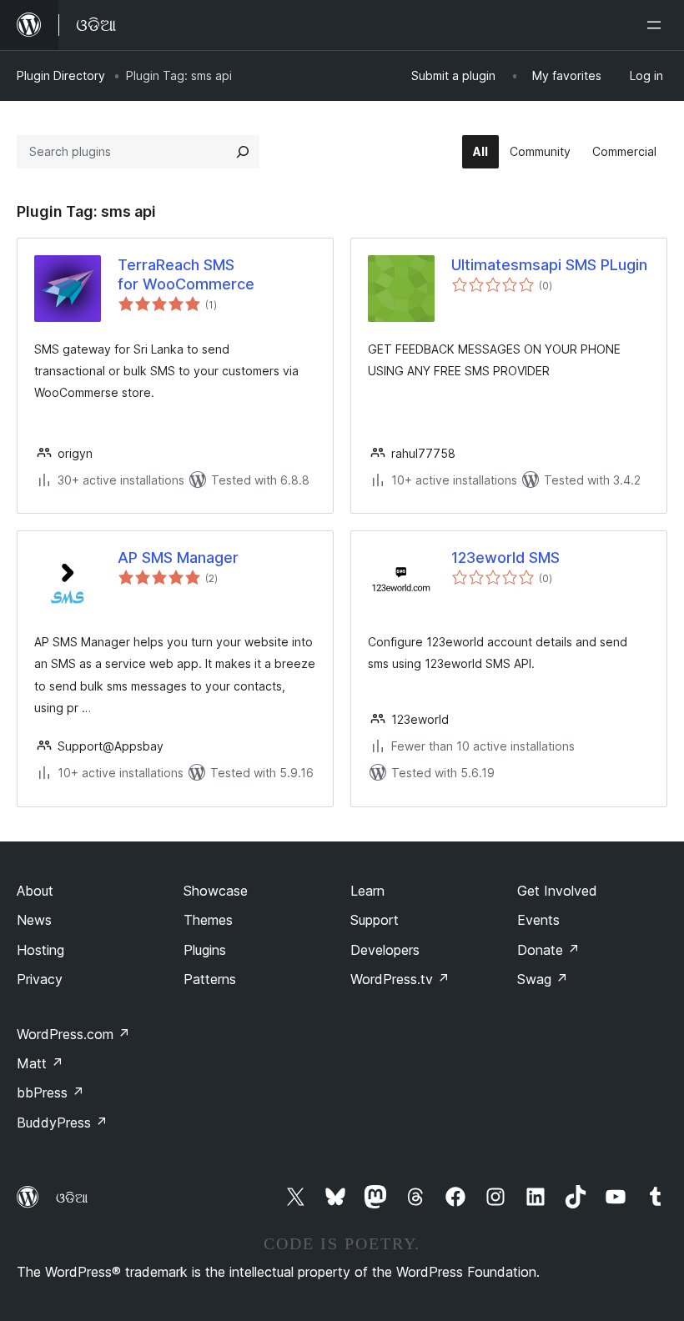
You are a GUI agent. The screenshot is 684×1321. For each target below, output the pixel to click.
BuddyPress (62, 1122)
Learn (367, 890)
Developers (385, 950)
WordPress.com (73, 1034)
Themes (208, 920)
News (34, 920)
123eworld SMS (505, 557)
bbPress (50, 1092)
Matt (40, 1063)
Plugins (205, 950)
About (35, 890)
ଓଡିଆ (72, 1197)
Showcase (216, 890)
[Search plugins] (242, 151)
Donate (548, 950)
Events (538, 920)
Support (374, 920)
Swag (542, 979)
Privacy (40, 979)
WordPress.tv (400, 979)
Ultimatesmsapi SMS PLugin (549, 265)
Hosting (40, 950)
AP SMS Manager (178, 557)
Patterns (210, 979)
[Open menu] (657, 25)
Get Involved (557, 890)
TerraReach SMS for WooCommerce (186, 274)
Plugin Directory (61, 75)
